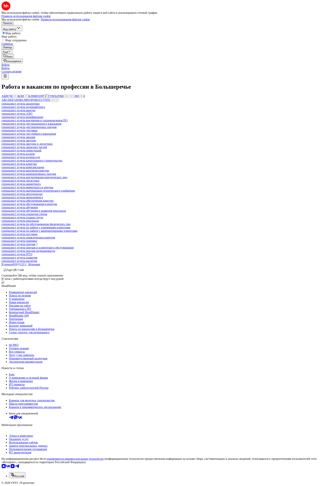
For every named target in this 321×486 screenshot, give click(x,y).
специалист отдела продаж (18, 244)
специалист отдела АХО (17, 113)
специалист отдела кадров (18, 153)
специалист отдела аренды (18, 110)
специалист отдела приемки (19, 240)
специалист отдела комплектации (22, 167)
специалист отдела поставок (19, 234)
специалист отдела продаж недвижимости (28, 250)
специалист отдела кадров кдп (20, 157)
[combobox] (17, 475)
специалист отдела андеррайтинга (23, 107)
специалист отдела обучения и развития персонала (33, 210)
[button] (5, 64)
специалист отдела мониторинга (22, 197)
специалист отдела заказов (18, 137)
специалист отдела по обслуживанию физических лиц (36, 224)
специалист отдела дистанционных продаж (29, 127)
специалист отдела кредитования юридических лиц (34, 177)
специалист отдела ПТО (16, 254)
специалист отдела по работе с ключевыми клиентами (35, 227)
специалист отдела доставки (19, 130)
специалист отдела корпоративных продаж (28, 174)
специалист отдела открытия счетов (24, 214)
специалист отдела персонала (20, 220)
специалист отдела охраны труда (22, 217)
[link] (7, 56)
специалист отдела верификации (22, 117)
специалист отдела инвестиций (21, 150)
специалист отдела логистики (20, 180)
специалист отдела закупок (18, 140)
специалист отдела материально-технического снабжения (38, 190)
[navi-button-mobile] (5, 76)
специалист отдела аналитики (20, 103)
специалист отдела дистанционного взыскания (31, 123)
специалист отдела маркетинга (21, 184)
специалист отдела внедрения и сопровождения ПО (34, 120)
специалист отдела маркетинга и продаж (27, 187)
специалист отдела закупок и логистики (27, 143)
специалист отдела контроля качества (25, 170)
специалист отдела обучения (19, 207)
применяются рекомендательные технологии (75, 458)
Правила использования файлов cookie (65, 19)
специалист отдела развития (19, 257)
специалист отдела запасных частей (24, 147)
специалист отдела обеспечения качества (27, 200)
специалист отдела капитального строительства (31, 160)
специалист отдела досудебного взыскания (28, 133)
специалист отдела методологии (22, 194)
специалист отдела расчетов (19, 261)
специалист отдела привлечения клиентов (28, 237)
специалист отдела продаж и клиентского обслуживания (37, 247)
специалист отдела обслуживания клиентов (29, 204)
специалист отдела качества (19, 163)
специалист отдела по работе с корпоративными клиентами (39, 230)
